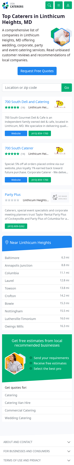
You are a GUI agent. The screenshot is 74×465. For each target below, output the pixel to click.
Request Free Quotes (37, 71)
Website (16, 133)
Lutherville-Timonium (37, 318)
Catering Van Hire (17, 403)
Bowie (37, 303)
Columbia (37, 273)
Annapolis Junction (37, 265)
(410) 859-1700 (39, 133)
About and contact (17, 442)
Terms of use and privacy (22, 460)
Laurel (37, 280)
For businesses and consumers (26, 451)
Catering (11, 395)
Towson (37, 288)
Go (66, 87)
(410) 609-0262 (16, 226)
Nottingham (37, 311)
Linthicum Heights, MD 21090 (47, 107)
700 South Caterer (19, 148)
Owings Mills (37, 326)
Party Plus (13, 194)
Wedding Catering (18, 418)
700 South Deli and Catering (27, 101)
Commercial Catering (20, 410)
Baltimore (37, 258)
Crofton (37, 296)
